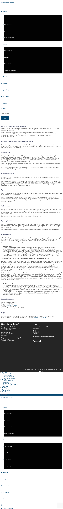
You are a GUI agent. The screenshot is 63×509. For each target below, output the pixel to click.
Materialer (4, 386)
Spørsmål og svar (6, 389)
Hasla (34, 330)
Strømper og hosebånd (10, 70)
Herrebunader (8, 24)
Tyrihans (35, 334)
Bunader (4, 372)
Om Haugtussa (5, 390)
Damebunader (8, 18)
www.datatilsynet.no (40, 317)
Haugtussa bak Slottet (7, 508)
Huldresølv (36, 332)
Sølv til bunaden (8, 50)
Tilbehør (4, 379)
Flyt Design (42, 371)
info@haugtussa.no (12, 305)
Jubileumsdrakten (8, 31)
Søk (5, 118)
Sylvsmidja (36, 328)
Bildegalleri (5, 387)
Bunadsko (6, 57)
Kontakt (3, 391)
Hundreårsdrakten (9, 37)
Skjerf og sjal (7, 63)
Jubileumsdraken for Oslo (40, 327)
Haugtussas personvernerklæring (43, 337)
